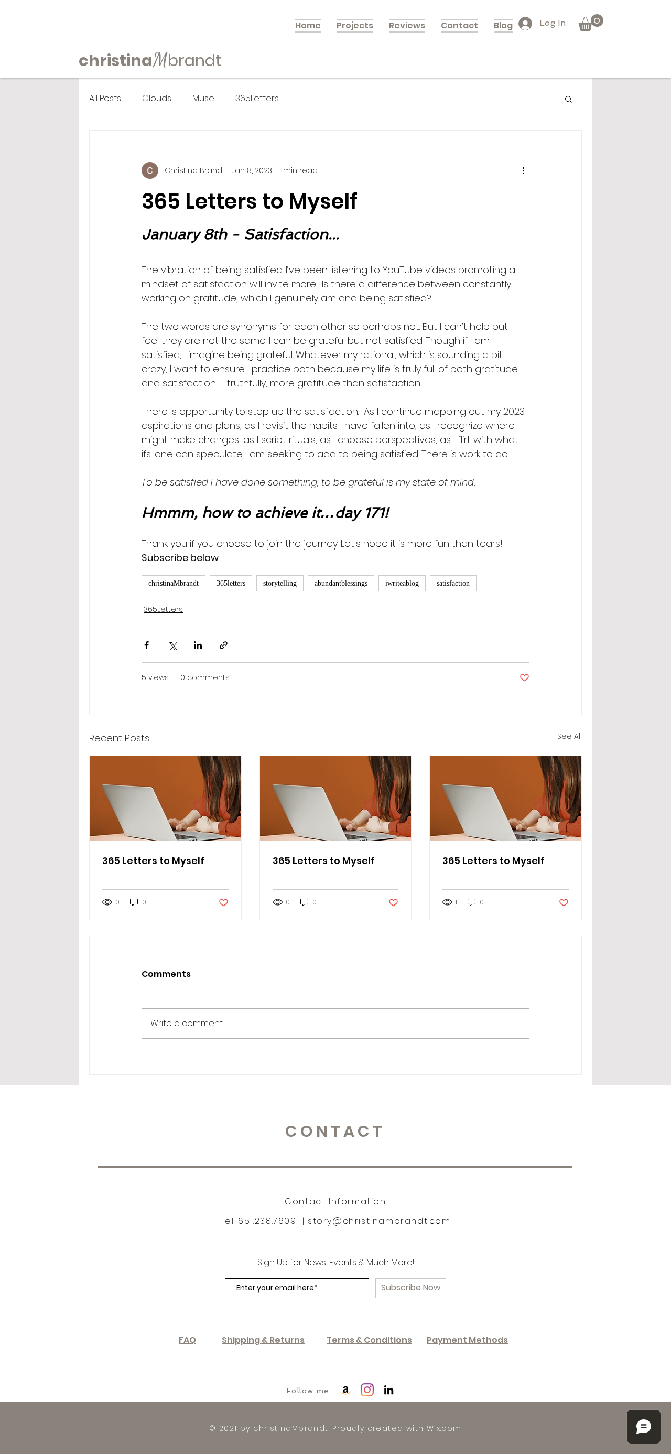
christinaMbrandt (173, 583)
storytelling (280, 583)
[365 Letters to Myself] (165, 798)
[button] (590, 22)
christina (116, 60)
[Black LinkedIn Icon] (388, 1389)
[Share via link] (224, 645)
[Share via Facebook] (146, 645)
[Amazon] (345, 1389)
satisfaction (453, 583)
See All (569, 736)
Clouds (156, 98)
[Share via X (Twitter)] (172, 645)
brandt (195, 60)
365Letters (257, 98)
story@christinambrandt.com (379, 1221)
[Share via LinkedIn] (198, 645)
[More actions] (523, 170)
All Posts (105, 98)
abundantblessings (341, 583)
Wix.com (444, 1428)
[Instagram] (367, 1389)
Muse (203, 98)
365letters (231, 583)
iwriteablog (402, 583)
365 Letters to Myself (153, 860)
